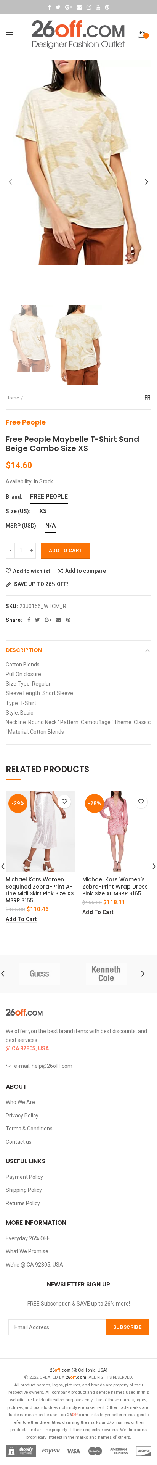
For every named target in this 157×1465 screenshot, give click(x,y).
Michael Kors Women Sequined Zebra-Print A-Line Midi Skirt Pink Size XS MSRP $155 (40, 890)
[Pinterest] (68, 620)
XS (43, 511)
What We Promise (27, 1251)
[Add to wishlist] (64, 801)
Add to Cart (65, 550)
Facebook (49, 7)
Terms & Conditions (29, 1128)
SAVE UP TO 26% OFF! (40, 584)
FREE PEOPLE (49, 496)
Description (24, 650)
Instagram (88, 7)
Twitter (58, 7)
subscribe (127, 1327)
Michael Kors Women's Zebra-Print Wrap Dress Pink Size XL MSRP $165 (115, 886)
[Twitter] (37, 620)
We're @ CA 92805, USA (34, 1265)
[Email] (59, 620)
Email (79, 7)
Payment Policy (24, 1177)
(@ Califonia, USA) (78, 1370)
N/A (50, 525)
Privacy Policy (22, 1115)
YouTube (98, 7)
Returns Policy (23, 1203)
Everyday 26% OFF (28, 1238)
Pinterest (107, 7)
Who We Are (20, 1102)
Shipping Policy (24, 1190)
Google (68, 7)
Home (12, 398)
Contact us (19, 1142)
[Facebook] (29, 620)
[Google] (48, 620)
